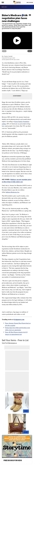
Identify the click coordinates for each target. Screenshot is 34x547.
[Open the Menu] (2, 2)
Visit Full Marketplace (9, 343)
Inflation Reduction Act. (13, 192)
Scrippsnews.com (19, 319)
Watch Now (29, 2)
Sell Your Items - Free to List (15, 340)
